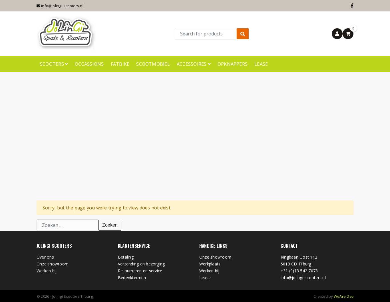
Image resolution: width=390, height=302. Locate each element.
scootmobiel (153, 64)
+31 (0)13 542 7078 (299, 270)
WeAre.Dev (343, 296)
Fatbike (120, 64)
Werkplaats (209, 264)
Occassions (89, 64)
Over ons (45, 257)
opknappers (233, 64)
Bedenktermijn (132, 277)
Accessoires (192, 64)
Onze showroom (53, 264)
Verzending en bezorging (141, 264)
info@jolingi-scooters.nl (61, 5)
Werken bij (47, 270)
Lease (261, 64)
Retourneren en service (140, 270)
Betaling (126, 257)
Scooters (52, 64)
